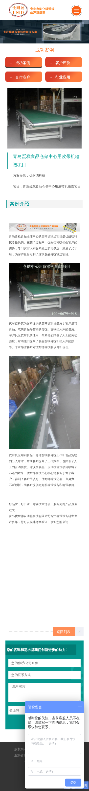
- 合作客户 (20, 77)
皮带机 (13, 455)
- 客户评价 (60, 63)
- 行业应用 (60, 77)
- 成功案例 (20, 63)
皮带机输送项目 (52, 236)
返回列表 (63, 632)
